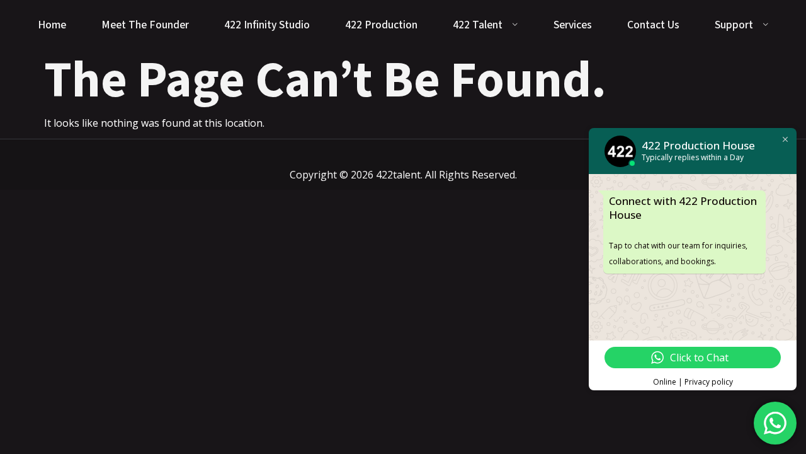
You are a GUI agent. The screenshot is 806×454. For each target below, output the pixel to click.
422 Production (381, 25)
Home (52, 25)
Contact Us (653, 25)
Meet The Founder (145, 25)
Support (734, 25)
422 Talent (477, 25)
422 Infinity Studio (267, 25)
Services (572, 25)
